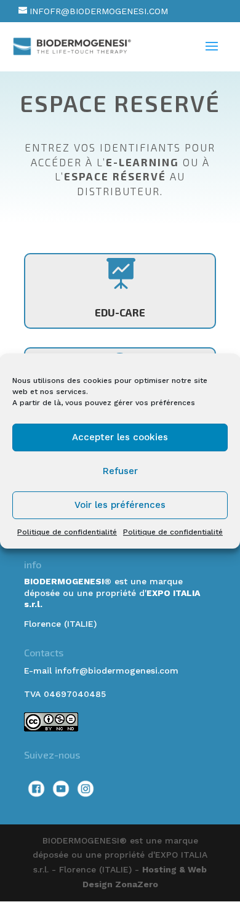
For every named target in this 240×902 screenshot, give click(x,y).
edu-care (120, 312)
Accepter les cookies (120, 437)
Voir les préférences (120, 504)
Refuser (120, 471)
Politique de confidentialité (67, 532)
